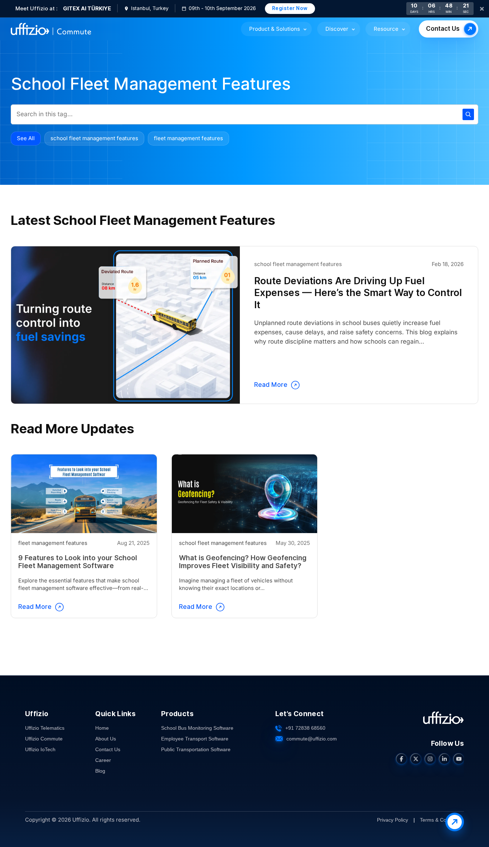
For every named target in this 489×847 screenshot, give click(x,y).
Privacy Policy (392, 819)
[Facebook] (401, 758)
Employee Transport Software (194, 739)
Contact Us (443, 28)
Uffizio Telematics (44, 728)
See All (26, 138)
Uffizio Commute (44, 739)
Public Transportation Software (196, 749)
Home (102, 728)
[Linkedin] (444, 758)
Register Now (290, 8)
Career (103, 760)
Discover (336, 29)
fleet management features (188, 138)
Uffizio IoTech (40, 749)
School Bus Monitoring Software (197, 728)
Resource (386, 29)
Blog (100, 771)
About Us (105, 739)
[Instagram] (430, 758)
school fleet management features (94, 138)
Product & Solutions (274, 29)
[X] (415, 758)
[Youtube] (458, 758)
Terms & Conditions (442, 819)
